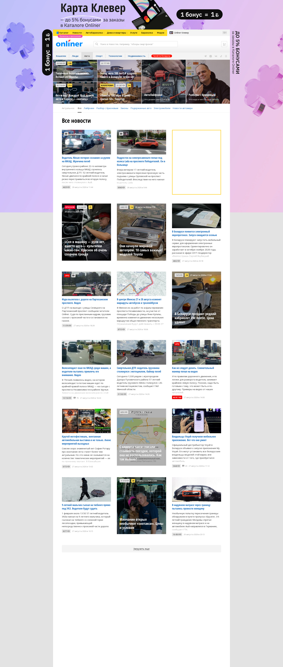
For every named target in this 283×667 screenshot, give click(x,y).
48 (133, 480)
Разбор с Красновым (107, 108)
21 (90, 207)
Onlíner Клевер (181, 32)
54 (129, 85)
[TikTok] (221, 56)
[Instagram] (211, 56)
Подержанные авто (141, 108)
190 (69, 63)
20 (186, 466)
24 (187, 275)
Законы (124, 108)
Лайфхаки (89, 108)
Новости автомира (182, 108)
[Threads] (226, 56)
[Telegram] (205, 56)
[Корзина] (224, 44)
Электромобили (162, 108)
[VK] (216, 56)
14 (132, 207)
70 (77, 398)
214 (69, 85)
